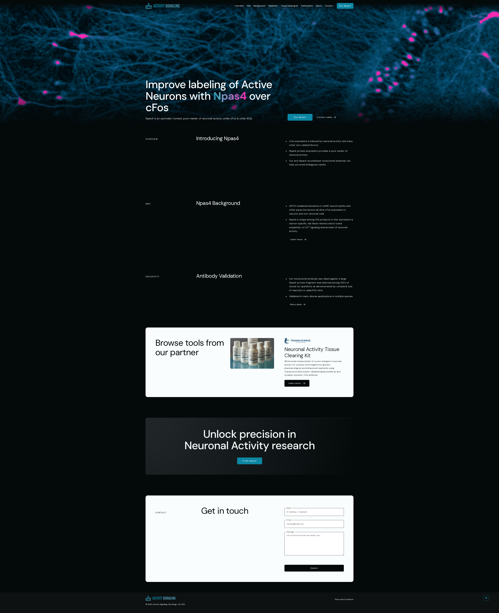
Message (290, 532)
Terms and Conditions (344, 599)
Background (259, 5)
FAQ (249, 5)
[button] (486, 598)
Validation (273, 5)
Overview (239, 5)
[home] (163, 6)
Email (289, 520)
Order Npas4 (249, 460)
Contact (329, 5)
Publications (307, 5)
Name (289, 508)
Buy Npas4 (345, 5)
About (319, 5)
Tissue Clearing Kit (289, 5)
